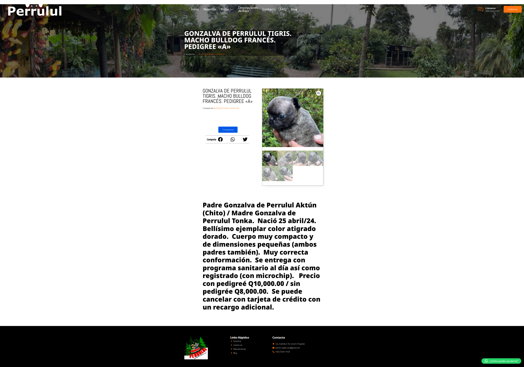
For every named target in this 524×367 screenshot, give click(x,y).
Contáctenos (227, 129)
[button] (220, 139)
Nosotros (209, 9)
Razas (225, 9)
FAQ (283, 9)
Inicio (195, 9)
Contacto (269, 9)
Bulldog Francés (206, 54)
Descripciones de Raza (248, 9)
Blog (294, 9)
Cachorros (220, 54)
